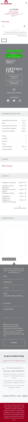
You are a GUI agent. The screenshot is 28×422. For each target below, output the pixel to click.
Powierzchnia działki (8, 131)
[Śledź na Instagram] (12, 390)
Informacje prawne (19, 385)
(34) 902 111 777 (9, 380)
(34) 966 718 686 (18, 380)
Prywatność (11, 387)
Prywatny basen (7, 146)
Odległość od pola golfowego (7, 186)
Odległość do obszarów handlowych (9, 201)
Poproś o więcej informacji (14, 83)
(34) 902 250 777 (8, 382)
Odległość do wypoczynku (6, 197)
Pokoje (4, 136)
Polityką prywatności (11, 330)
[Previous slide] (3, 26)
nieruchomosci (12, 14)
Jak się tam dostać (9, 259)
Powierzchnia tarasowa (9, 125)
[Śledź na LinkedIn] (19, 390)
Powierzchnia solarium (9, 128)
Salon (3, 123)
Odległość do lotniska (9, 182)
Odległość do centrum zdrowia (9, 190)
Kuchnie (4, 141)
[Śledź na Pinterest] (15, 390)
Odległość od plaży (8, 193)
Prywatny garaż (7, 149)
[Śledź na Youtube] (17, 390)
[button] (4, 40)
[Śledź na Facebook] (8, 390)
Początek (13, 12)
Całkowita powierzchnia (9, 120)
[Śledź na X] (10, 390)
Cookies (17, 387)
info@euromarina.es (18, 382)
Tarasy (4, 144)
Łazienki (4, 138)
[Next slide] (24, 26)
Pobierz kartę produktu (14, 77)
